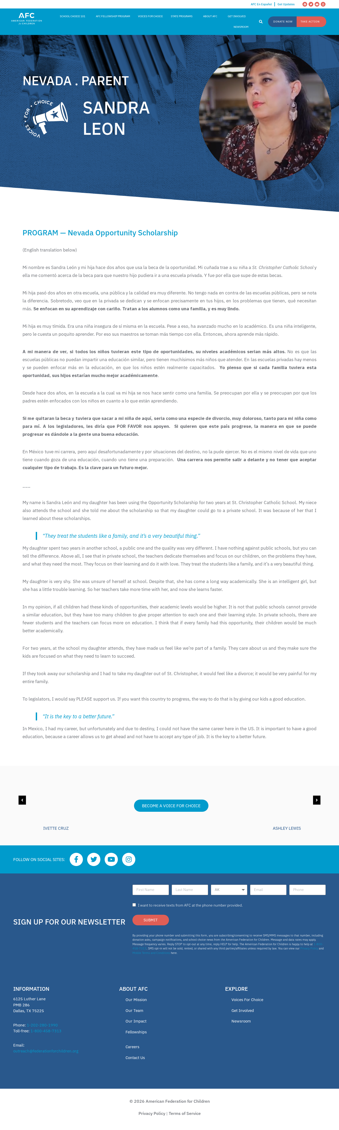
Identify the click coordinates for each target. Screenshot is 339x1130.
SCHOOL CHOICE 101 (72, 16)
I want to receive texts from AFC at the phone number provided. (190, 905)
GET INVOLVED (237, 16)
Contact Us (135, 1057)
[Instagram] (323, 4)
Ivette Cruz (56, 828)
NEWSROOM (241, 27)
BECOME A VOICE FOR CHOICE (171, 805)
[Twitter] (311, 4)
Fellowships (136, 1031)
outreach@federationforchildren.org (45, 1050)
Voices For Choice (247, 999)
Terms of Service (185, 1113)
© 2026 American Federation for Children (170, 1101)
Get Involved (242, 1010)
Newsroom (241, 1021)
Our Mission (136, 999)
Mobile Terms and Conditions (151, 953)
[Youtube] (317, 4)
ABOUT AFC (210, 16)
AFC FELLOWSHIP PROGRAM (113, 16)
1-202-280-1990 (42, 1025)
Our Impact (136, 1021)
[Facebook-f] (76, 859)
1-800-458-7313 (45, 1030)
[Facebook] (304, 4)
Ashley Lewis (287, 828)
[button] (261, 22)
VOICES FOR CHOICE (150, 16)
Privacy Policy (309, 948)
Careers (132, 1046)
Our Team (134, 1010)
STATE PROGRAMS (182, 16)
